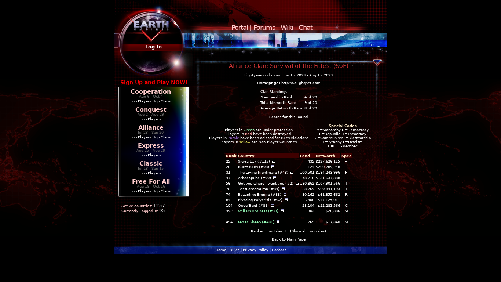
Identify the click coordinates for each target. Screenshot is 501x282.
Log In (153, 47)
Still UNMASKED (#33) (258, 211)
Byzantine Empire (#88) (259, 194)
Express (151, 145)
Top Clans (162, 101)
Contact (279, 250)
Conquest (151, 109)
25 (228, 161)
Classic (150, 163)
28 (228, 167)
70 (228, 189)
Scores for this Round (288, 117)
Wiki (287, 27)
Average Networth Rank (281, 108)
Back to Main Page (289, 239)
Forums (264, 27)
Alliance (151, 127)
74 (228, 194)
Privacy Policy (255, 250)
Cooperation (151, 91)
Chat (305, 27)
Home (220, 250)
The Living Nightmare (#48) (263, 172)
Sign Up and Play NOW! (153, 82)
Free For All (151, 181)
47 (228, 178)
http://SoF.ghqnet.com (301, 83)
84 (228, 200)
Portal (239, 27)
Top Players (141, 101)
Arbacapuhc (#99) (254, 178)
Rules (234, 250)
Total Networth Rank (278, 103)
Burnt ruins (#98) (253, 167)
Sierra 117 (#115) (254, 161)
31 (228, 172)
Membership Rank (276, 97)
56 (228, 183)
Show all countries (308, 231)
